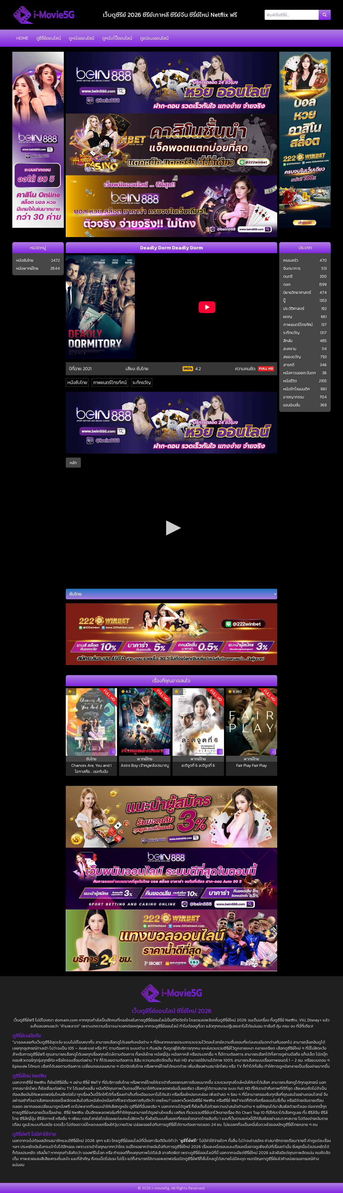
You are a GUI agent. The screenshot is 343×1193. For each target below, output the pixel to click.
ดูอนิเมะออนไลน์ (154, 38)
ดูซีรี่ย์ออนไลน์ (48, 38)
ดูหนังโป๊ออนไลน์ (117, 38)
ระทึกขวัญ (142, 382)
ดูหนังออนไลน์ (81, 38)
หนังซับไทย (77, 382)
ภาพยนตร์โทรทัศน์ (110, 382)
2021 (87, 368)
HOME (22, 38)
